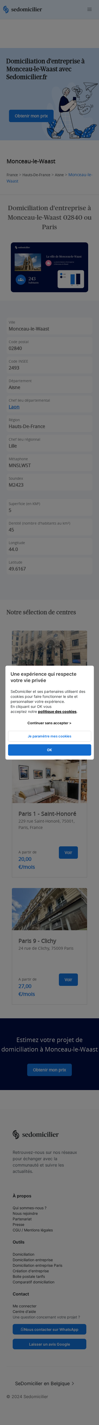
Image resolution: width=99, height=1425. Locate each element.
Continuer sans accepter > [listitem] (49, 723)
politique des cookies (57, 711)
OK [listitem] (49, 750)
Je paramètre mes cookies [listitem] (49, 736)
